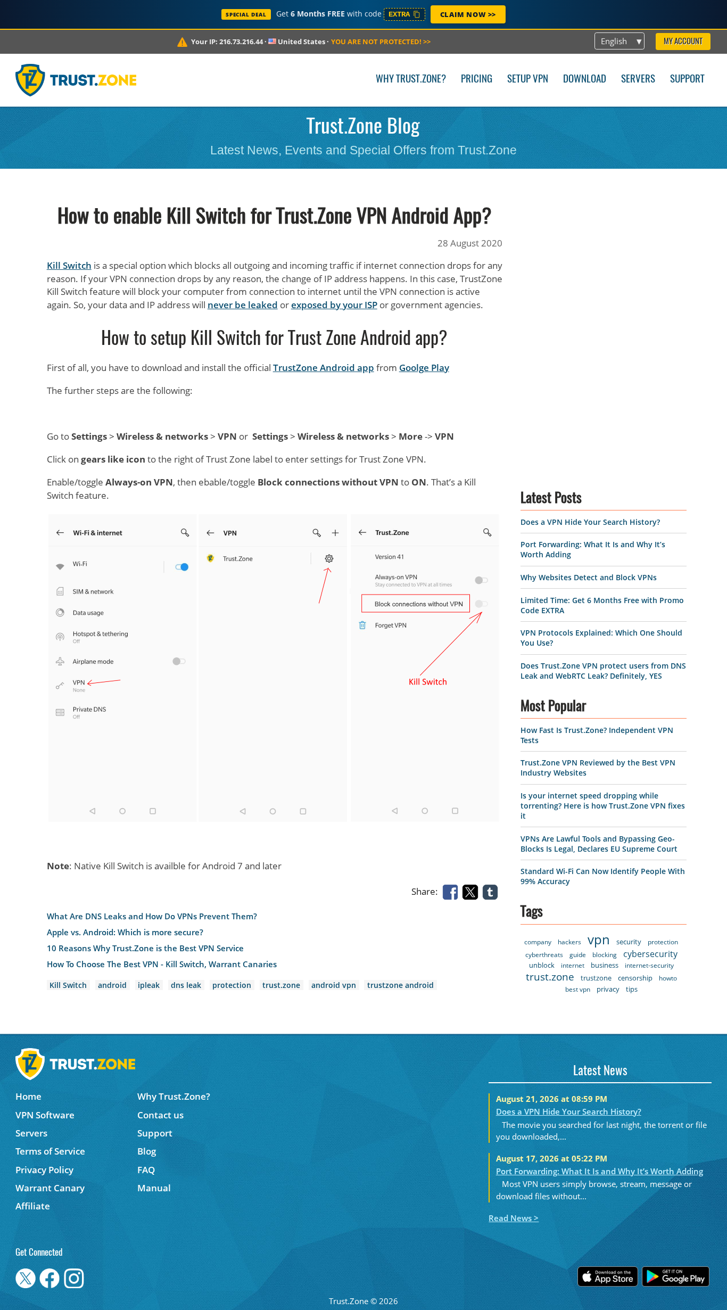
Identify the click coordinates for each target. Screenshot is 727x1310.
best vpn (577, 989)
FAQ (146, 1170)
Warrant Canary (50, 1188)
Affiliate (32, 1206)
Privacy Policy (44, 1170)
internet (572, 965)
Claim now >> (468, 14)
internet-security (649, 965)
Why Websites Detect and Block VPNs (589, 577)
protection (231, 985)
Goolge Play (424, 367)
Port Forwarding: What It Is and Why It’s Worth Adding (599, 1171)
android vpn (333, 985)
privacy (608, 989)
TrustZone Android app (323, 367)
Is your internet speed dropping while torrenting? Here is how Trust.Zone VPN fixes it (603, 805)
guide (577, 954)
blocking (604, 954)
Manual (154, 1188)
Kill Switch (69, 265)
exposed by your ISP (334, 305)
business (604, 965)
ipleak (149, 985)
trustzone (596, 978)
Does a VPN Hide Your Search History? (590, 522)
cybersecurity (650, 954)
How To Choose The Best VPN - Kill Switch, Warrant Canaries (162, 964)
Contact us (160, 1115)
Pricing (476, 80)
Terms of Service (50, 1151)
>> (381, 41)
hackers (569, 941)
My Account (683, 42)
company (537, 941)
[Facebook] (452, 891)
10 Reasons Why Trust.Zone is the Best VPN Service (145, 948)
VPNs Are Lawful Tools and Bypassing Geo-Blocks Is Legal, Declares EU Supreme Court (599, 844)
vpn (599, 939)
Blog (146, 1151)
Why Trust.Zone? (411, 80)
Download (584, 80)
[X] (472, 891)
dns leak (186, 985)
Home (28, 1096)
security (628, 941)
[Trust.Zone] (75, 80)
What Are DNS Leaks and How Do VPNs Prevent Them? (152, 916)
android (112, 985)
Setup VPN (527, 80)
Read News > (514, 1218)
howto (668, 978)
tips (632, 989)
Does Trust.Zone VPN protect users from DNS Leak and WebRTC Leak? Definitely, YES (603, 671)
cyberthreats (544, 954)
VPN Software (45, 1115)
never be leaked (243, 305)
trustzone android (400, 985)
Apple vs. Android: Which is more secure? (125, 932)
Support (687, 80)
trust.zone (281, 985)
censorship (635, 978)
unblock (542, 965)
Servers (638, 80)
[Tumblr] (492, 891)
